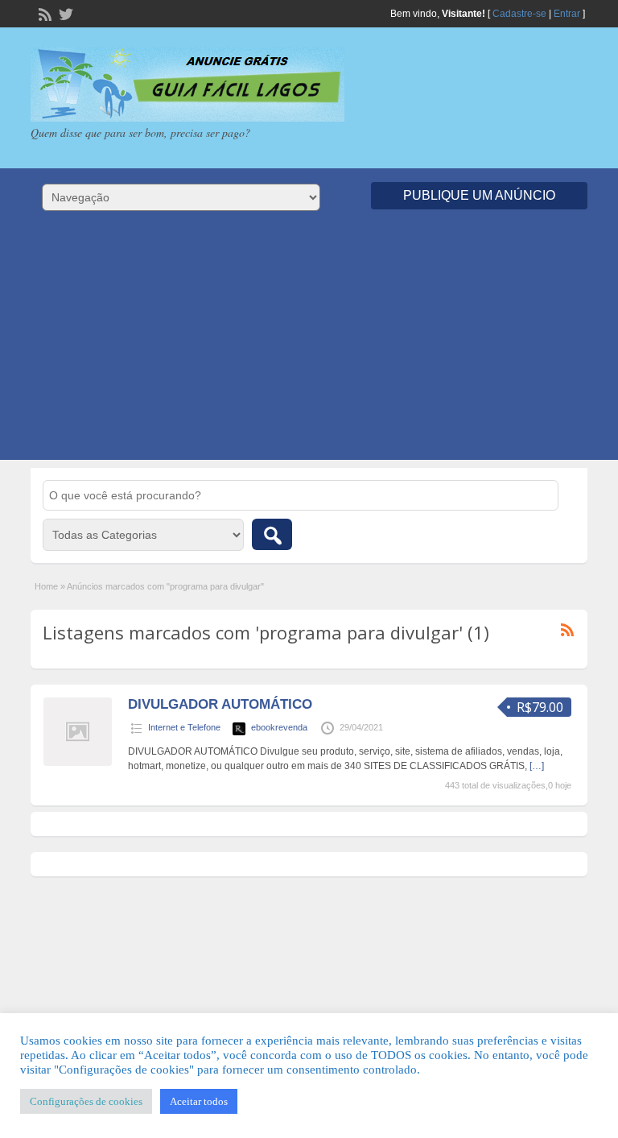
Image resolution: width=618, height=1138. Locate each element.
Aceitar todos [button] (199, 1101)
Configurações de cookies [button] (86, 1101)
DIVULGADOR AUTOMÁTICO (220, 704)
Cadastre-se (519, 13)
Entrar (567, 13)
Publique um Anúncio (479, 195)
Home (46, 586)
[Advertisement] (309, 347)
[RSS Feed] (43, 12)
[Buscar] (272, 534)
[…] (536, 766)
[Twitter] (64, 12)
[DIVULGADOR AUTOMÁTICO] (77, 762)
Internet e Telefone (184, 727)
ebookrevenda (279, 727)
